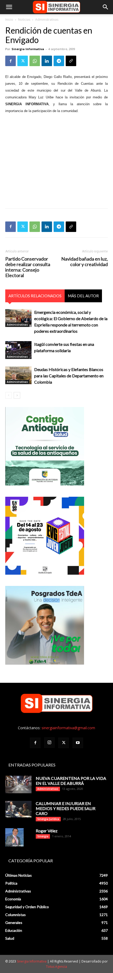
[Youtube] (78, 743)
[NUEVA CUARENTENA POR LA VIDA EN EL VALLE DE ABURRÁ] (18, 784)
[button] (9, 7)
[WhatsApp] (34, 61)
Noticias (24, 19)
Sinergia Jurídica (48, 819)
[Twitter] (22, 61)
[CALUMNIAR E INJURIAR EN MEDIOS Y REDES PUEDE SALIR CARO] (18, 809)
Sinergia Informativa (28, 49)
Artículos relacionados (34, 295)
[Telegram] (59, 61)
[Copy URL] (71, 61)
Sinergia (42, 836)
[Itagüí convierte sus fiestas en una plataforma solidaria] (18, 350)
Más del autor (83, 295)
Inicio (9, 19)
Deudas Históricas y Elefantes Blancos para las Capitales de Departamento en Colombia (69, 375)
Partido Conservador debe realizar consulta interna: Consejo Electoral (27, 267)
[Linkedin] (47, 61)
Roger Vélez (47, 830)
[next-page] (17, 395)
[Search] (105, 7)
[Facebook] (10, 61)
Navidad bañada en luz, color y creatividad (84, 261)
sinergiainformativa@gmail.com (68, 727)
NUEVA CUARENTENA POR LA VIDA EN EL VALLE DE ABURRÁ (71, 781)
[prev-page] (8, 395)
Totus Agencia (56, 966)
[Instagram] (49, 742)
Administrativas (46, 19)
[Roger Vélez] (14, 837)
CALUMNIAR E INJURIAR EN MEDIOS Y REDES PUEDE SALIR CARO (65, 808)
